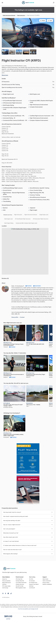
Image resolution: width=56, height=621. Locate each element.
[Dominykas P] (5, 288)
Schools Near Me (20, 580)
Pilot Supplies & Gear (21, 587)
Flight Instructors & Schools (9, 15)
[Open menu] (2, 2)
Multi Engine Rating (8, 223)
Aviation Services (20, 584)
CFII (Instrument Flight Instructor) (40, 218)
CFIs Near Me (19, 579)
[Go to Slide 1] (5, 52)
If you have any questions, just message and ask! (28, 608)
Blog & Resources (6, 582)
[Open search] (53, 2)
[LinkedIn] (8, 593)
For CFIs (31, 579)
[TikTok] (11, 593)
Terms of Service (47, 580)
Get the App (5, 587)
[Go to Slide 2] (12, 52)
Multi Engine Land (8, 218)
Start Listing (32, 577)
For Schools (32, 580)
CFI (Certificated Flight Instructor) (22, 218)
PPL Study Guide (6, 586)
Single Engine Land (43, 214)
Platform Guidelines (47, 584)
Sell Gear (31, 586)
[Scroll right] (51, 334)
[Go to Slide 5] (33, 52)
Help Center (45, 579)
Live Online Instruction (21, 582)
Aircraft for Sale (19, 586)
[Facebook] (5, 593)
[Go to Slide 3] (19, 52)
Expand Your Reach (34, 584)
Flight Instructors (21, 15)
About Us (4, 579)
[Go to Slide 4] (26, 52)
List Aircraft (32, 587)
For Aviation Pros (33, 582)
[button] (28, 33)
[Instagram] (3, 593)
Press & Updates (6, 580)
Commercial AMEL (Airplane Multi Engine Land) (26, 223)
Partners (4, 584)
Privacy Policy (46, 582)
